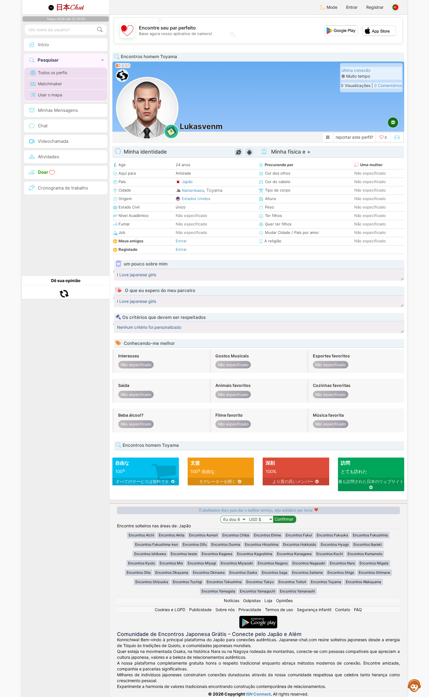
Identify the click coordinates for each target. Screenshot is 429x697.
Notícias (231, 600)
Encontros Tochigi (187, 582)
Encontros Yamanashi (297, 591)
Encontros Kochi (329, 554)
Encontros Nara (342, 563)
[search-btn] (100, 30)
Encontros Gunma (225, 544)
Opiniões (284, 600)
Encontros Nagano (273, 563)
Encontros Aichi (141, 535)
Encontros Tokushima (224, 582)
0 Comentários (388, 85)
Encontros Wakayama (363, 582)
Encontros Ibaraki (367, 544)
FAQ (358, 609)
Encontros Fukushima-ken (156, 544)
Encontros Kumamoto (365, 554)
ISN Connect (258, 693)
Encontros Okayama (171, 572)
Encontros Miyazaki (237, 563)
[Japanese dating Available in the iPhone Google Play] (258, 618)
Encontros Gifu (195, 544)
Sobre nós (225, 609)
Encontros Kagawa (217, 554)
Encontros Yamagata (218, 591)
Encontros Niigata (374, 563)
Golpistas (252, 600)
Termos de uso (279, 609)
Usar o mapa (50, 94)
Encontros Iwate (184, 554)
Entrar (352, 7)
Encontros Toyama (326, 582)
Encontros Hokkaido (299, 544)
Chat (69, 7)
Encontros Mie (171, 563)
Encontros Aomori (203, 535)
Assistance (414, 685)
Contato (342, 609)
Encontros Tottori (292, 582)
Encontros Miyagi (202, 563)
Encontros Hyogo (335, 544)
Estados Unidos (196, 198)
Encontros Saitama (307, 572)
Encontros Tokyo (260, 582)
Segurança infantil (314, 609)
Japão (187, 181)
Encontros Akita (171, 535)
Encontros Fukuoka (332, 535)
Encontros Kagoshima (254, 554)
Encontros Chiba (235, 535)
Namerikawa (193, 190)
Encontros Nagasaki (308, 563)
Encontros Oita (139, 572)
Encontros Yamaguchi (257, 591)
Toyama (214, 190)
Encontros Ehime (267, 535)
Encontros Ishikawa (150, 554)
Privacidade (249, 609)
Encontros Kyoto (141, 563)
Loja (268, 600)
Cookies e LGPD (170, 609)
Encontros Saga (274, 572)
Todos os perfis (52, 72)
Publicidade (200, 609)
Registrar (374, 7)
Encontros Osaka (243, 572)
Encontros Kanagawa (294, 554)
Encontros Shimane (374, 572)
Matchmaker (50, 83)
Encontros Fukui (299, 535)
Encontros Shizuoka (151, 582)
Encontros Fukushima (370, 535)
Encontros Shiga (340, 572)
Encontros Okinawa (209, 572)
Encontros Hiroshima (261, 544)
